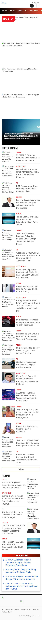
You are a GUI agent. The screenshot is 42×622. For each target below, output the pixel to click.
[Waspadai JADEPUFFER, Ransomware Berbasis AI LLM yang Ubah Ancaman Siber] (8, 254)
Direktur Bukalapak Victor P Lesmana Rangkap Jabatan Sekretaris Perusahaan (17, 562)
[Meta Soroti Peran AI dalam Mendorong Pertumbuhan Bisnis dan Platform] (8, 377)
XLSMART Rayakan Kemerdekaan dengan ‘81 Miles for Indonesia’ (28, 158)
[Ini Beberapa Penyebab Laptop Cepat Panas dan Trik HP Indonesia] (8, 321)
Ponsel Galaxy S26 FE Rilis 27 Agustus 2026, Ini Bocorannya (27, 289)
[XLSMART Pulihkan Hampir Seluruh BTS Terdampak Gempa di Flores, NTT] (8, 394)
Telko (12, 10)
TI (25, 10)
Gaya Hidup (33, 10)
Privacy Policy (25, 610)
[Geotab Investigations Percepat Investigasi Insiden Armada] (8, 363)
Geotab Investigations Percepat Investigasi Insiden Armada (26, 364)
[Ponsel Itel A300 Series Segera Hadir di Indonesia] (8, 428)
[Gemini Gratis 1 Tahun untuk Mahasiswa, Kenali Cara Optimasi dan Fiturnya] (8, 170)
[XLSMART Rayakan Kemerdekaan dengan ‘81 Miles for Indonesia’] (8, 156)
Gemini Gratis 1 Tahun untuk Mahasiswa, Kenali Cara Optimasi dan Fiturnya (20, 586)
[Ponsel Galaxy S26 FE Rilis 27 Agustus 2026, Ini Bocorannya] (8, 288)
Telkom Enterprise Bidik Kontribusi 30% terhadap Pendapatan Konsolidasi (27, 443)
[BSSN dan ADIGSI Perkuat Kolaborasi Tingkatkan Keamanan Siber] (8, 456)
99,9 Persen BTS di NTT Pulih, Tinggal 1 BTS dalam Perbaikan (28, 350)
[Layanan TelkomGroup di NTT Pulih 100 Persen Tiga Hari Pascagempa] (8, 335)
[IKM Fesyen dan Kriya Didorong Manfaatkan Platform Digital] (8, 187)
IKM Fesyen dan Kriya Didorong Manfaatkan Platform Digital (26, 188)
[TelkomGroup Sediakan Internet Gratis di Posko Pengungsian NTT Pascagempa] (8, 411)
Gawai (20, 10)
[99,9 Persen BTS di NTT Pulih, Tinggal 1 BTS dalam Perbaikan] (8, 349)
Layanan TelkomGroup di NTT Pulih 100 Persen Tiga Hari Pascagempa (28, 336)
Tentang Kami (7, 612)
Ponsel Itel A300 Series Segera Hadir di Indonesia (27, 429)
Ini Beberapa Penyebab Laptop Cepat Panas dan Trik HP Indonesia (28, 322)
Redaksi (35, 610)
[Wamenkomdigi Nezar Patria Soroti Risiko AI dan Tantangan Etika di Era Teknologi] (8, 271)
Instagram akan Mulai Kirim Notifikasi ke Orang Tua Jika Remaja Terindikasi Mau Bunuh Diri (28, 305)
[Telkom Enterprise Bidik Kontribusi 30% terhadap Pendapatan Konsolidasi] (8, 442)
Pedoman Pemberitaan (10, 610)
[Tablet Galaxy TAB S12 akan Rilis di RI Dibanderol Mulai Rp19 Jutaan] (8, 218)
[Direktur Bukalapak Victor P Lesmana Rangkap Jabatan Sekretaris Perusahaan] (8, 201)
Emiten (4, 10)
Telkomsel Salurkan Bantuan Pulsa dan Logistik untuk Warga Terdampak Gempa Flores (26, 238)
